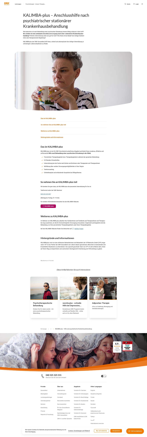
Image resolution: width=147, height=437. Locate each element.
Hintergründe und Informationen (52, 137)
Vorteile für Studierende (81, 401)
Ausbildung (44, 407)
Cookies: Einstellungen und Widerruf (79, 431)
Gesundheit (44, 390)
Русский (93, 407)
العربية (92, 420)
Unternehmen (61, 390)
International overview (97, 423)
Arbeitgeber (44, 394)
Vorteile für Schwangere (81, 394)
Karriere (43, 404)
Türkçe (92, 416)
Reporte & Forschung (47, 414)
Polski (92, 397)
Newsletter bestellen (63, 401)
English (93, 390)
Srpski (92, 401)
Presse (43, 411)
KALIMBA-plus (49, 206)
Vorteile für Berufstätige (81, 397)
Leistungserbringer (46, 397)
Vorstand (60, 397)
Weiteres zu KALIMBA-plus (50, 131)
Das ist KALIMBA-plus (48, 118)
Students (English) (96, 394)
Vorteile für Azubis (79, 404)
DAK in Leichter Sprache (64, 418)
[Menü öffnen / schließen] (142, 4)
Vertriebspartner (45, 401)
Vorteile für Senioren (80, 413)
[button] (7, 4)
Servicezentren (61, 404)
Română (93, 404)
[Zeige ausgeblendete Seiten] (50, 328)
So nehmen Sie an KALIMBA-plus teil (53, 125)
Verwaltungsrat (61, 394)
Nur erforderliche (101, 431)
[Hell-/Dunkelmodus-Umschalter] (103, 376)
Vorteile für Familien (80, 390)
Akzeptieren (116, 431)
